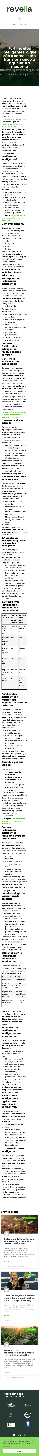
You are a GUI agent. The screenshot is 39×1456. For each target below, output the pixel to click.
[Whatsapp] (24, 1435)
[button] (19, 18)
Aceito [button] (19, 1451)
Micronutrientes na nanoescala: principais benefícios (14, 218)
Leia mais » (7, 1261)
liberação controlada (11, 124)
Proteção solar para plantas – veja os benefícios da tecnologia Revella (14, 414)
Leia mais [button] (6, 1446)
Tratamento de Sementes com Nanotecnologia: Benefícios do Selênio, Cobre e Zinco (19, 1241)
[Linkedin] (14, 1435)
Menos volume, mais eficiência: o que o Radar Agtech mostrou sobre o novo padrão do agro (19, 1298)
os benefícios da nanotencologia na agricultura (13, 821)
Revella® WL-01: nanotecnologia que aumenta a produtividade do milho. (19, 1353)
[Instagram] (19, 1435)
